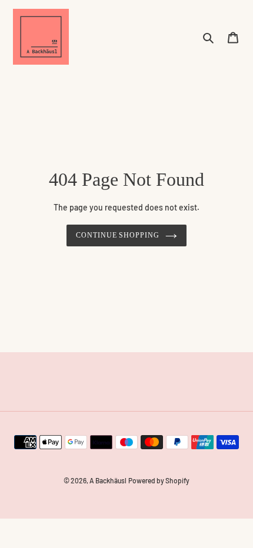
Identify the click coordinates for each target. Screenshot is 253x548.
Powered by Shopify (158, 480)
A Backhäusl (107, 480)
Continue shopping (118, 235)
